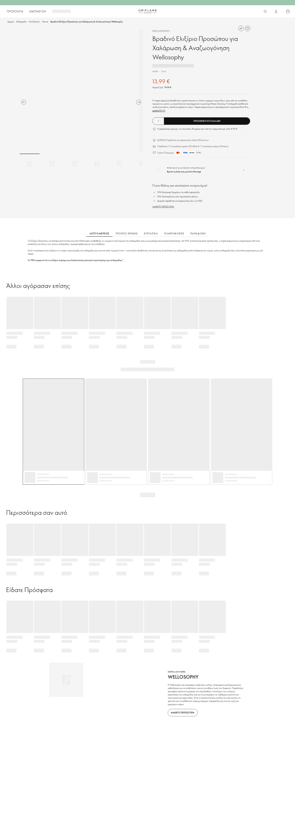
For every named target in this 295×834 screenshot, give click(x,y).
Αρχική (10, 21)
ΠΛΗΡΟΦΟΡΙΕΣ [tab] (174, 233)
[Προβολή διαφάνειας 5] (119, 164)
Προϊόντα (15, 11)
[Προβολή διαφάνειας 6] (142, 164)
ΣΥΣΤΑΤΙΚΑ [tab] (151, 233)
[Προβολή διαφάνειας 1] (30, 164)
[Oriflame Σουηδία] (147, 11)
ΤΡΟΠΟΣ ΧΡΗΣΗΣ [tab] (127, 233)
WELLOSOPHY (161, 31)
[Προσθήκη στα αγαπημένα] (247, 28)
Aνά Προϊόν (34, 21)
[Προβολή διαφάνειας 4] (97, 164)
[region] (81, 90)
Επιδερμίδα (21, 21)
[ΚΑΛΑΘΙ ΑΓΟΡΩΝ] (288, 11)
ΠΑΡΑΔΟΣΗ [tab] (198, 233)
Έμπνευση (38, 11)
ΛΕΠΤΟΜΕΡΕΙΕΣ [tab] (99, 233)
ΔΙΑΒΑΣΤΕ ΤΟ (158, 110)
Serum (45, 21)
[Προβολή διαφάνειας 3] (75, 164)
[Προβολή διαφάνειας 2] (52, 164)
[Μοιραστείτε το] (241, 28)
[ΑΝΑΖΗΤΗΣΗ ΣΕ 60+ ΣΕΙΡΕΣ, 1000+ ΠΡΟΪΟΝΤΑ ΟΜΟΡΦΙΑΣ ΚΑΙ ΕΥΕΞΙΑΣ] (265, 11)
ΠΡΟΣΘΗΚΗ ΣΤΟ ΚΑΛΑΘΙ (206, 121)
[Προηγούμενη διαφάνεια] (23, 102)
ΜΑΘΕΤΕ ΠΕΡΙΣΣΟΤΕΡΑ (163, 206)
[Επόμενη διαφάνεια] (138, 102)
